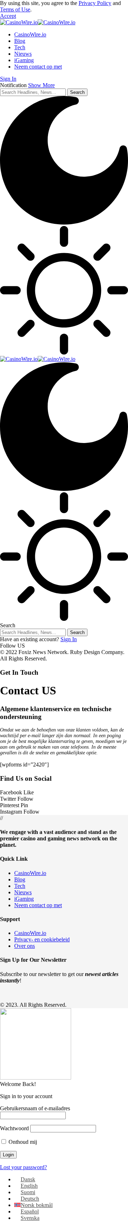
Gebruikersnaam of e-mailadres (35, 1108)
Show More (41, 85)
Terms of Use (15, 9)
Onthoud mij (22, 1142)
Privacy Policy (95, 3)
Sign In (68, 639)
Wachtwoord (14, 1128)
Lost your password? (23, 1167)
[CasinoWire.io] (37, 22)
